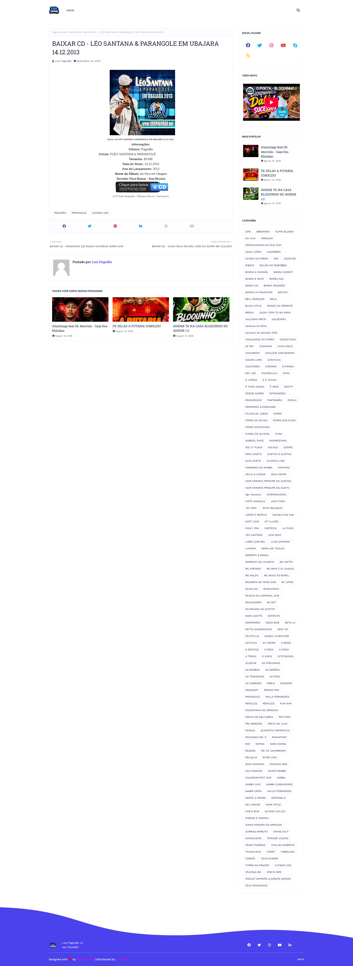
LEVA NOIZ (274, 535)
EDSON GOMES (254, 393)
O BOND (286, 642)
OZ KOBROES (253, 683)
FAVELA (292, 400)
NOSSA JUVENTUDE (277, 636)
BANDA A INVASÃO (256, 272)
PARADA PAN (271, 690)
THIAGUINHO (253, 851)
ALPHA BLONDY (284, 231)
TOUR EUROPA (269, 858)
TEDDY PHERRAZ (255, 845)
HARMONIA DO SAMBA (259, 467)
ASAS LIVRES (253, 251)
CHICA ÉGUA (285, 346)
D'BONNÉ (271, 366)
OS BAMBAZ (252, 669)
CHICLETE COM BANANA (280, 353)
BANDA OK (251, 285)
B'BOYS (249, 265)
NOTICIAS (251, 642)
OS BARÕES (272, 669)
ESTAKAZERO (277, 393)
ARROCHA (267, 238)
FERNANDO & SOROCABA (260, 406)
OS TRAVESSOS (254, 676)
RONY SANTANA (254, 764)
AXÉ (276, 258)
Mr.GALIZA (251, 588)
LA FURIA (288, 528)
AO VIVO (250, 238)
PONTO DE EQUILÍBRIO (259, 717)
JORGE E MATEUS (256, 514)
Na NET (271, 602)
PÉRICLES (269, 703)
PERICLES (251, 703)
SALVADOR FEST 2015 (258, 777)
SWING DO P (280, 831)
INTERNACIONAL (277, 494)
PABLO (271, 683)
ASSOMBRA (274, 251)
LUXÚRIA (250, 548)
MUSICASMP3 (253, 602)
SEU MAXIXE (252, 804)
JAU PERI (251, 508)
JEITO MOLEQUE (272, 508)
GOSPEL (288, 447)
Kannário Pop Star (283, 514)
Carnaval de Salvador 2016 (261, 332)
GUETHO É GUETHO (279, 454)
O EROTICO (252, 649)
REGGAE (250, 750)
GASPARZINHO (278, 440)
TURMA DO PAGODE (257, 865)
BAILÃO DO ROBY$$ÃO (273, 265)
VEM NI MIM (274, 872)
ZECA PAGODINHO (256, 885)
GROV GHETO (253, 454)
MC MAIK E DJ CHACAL (280, 568)
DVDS (286, 373)
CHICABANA (252, 353)
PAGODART (251, 690)
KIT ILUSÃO (271, 521)
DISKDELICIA (269, 373)
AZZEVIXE (290, 258)
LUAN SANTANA (280, 541)
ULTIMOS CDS (100, 212)
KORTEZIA (271, 528)
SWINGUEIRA (253, 838)
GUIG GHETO (253, 460)
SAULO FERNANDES (279, 791)
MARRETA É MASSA (257, 555)
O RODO (284, 649)
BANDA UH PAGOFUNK (259, 292)
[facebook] (248, 45)
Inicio (300, 959)
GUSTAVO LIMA (276, 460)
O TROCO (250, 656)
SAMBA (281, 777)
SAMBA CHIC (253, 784)
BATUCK (283, 292)
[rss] (248, 55)
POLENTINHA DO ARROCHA (261, 710)
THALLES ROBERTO (283, 845)
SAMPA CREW (253, 791)
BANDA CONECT (283, 272)
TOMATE (250, 858)
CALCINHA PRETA (255, 319)
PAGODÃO (76, 32)
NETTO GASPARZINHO (258, 629)
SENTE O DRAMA (255, 797)
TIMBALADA (288, 851)
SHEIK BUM (252, 811)
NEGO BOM (272, 622)
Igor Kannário (253, 494)
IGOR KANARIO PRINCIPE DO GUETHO (268, 481)
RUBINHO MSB (278, 764)
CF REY (249, 346)
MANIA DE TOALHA (272, 548)
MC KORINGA (253, 568)
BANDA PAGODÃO (274, 285)
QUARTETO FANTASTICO (275, 730)
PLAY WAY (286, 703)
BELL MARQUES (255, 299)
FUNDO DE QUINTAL (257, 433)
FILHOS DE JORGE (256, 413)
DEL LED (250, 373)
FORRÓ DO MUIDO (256, 420)
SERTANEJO (278, 797)
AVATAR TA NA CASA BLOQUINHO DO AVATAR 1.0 (200, 328)
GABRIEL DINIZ (254, 440)
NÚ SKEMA (269, 642)
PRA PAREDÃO (253, 723)
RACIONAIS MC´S (255, 737)
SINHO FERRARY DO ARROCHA (263, 824)
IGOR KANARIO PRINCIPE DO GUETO (267, 487)
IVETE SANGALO (255, 501)
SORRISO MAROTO (256, 831)
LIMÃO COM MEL (255, 541)
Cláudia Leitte (253, 359)
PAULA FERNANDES (277, 696)
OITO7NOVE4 (285, 656)
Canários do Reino (256, 326)
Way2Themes (85, 959)
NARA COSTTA (253, 615)
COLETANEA (252, 366)
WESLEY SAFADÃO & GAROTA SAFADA (268, 878)
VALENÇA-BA (253, 872)
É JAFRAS (251, 380)
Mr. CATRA (288, 582)
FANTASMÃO (274, 400)
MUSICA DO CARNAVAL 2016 (262, 595)
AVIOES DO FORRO (256, 258)
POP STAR (284, 717)
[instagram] (271, 45)
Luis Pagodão (63, 61)
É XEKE (274, 386)
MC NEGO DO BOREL (276, 575)
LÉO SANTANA (254, 535)
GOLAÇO (273, 447)
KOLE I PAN (252, 528)
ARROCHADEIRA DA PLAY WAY (263, 245)
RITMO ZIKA (270, 757)
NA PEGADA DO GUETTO (260, 609)
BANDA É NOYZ (254, 278)
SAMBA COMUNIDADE (279, 784)
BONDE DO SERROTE (280, 305)
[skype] (295, 45)
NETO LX (290, 622)
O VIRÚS (267, 656)
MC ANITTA (286, 562)
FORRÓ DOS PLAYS (284, 420)
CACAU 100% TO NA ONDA (275, 312)
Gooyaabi (122, 959)
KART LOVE (252, 521)
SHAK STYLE (273, 804)
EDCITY (288, 386)
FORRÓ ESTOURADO (257, 427)
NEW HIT (282, 629)
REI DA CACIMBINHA (273, 750)
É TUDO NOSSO (254, 386)
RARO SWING (278, 744)
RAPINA (260, 744)
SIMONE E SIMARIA (257, 818)
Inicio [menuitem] (70, 10)
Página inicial (59, 32)
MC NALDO (251, 575)
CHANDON (265, 346)
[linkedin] (290, 945)
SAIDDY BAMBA (277, 770)
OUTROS (275, 676)
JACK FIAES (278, 501)
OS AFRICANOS (271, 663)
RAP (247, 744)
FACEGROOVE (253, 400)
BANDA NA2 (276, 278)
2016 (248, 231)
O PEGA (269, 649)
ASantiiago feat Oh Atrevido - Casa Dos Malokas (79, 328)
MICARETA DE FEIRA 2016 (260, 582)
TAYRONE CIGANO (277, 838)
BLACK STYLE (253, 305)
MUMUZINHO (271, 588)
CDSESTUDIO (288, 339)
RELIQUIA (251, 757)
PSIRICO (250, 730)
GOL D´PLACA (253, 447)
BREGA (249, 312)
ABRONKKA (263, 231)
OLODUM (250, 663)
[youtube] (283, 45)
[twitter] (260, 45)
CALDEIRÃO (279, 319)
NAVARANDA (252, 622)
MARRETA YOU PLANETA (259, 562)
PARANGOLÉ (79, 212)
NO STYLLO (252, 636)
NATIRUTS (274, 615)
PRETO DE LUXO (277, 723)
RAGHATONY (279, 737)
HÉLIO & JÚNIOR (255, 474)
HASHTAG (284, 467)
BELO (273, 299)
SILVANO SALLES (275, 811)
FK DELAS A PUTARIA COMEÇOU (137, 326)
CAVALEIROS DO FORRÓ (259, 339)
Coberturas (274, 359)
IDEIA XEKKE (278, 474)
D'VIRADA (288, 366)
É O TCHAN (269, 380)
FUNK (278, 433)
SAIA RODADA (253, 770)
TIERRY (271, 851)
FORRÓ (277, 413)
